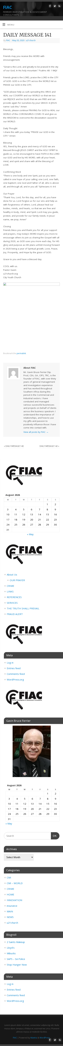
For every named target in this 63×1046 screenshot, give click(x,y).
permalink (21, 353)
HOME (10, 894)
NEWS (10, 917)
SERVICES (12, 602)
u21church (31, 40)
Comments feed (16, 673)
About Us (12, 574)
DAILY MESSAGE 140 (14, 446)
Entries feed (14, 668)
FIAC (7, 7)
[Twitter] (54, 6)
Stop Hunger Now (17, 964)
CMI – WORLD (15, 883)
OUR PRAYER (17, 580)
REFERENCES (14, 597)
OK (54, 835)
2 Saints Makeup (16, 942)
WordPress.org (15, 679)
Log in (10, 662)
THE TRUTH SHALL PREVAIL (23, 608)
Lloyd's (11, 947)
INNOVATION (14, 900)
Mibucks (11, 953)
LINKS (10, 591)
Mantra (34, 1037)
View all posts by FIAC (35, 432)
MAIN (10, 911)
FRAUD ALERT (15, 614)
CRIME (10, 585)
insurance (12, 905)
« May (30, 534)
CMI (9, 877)
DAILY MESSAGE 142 (49, 446)
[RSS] (59, 6)
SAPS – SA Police (16, 959)
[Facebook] (49, 6)
